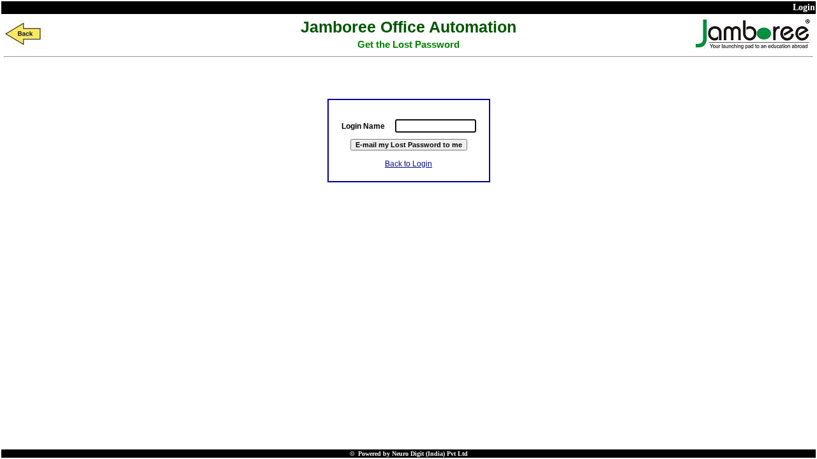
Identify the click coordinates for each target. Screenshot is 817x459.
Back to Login (408, 163)
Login (804, 7)
